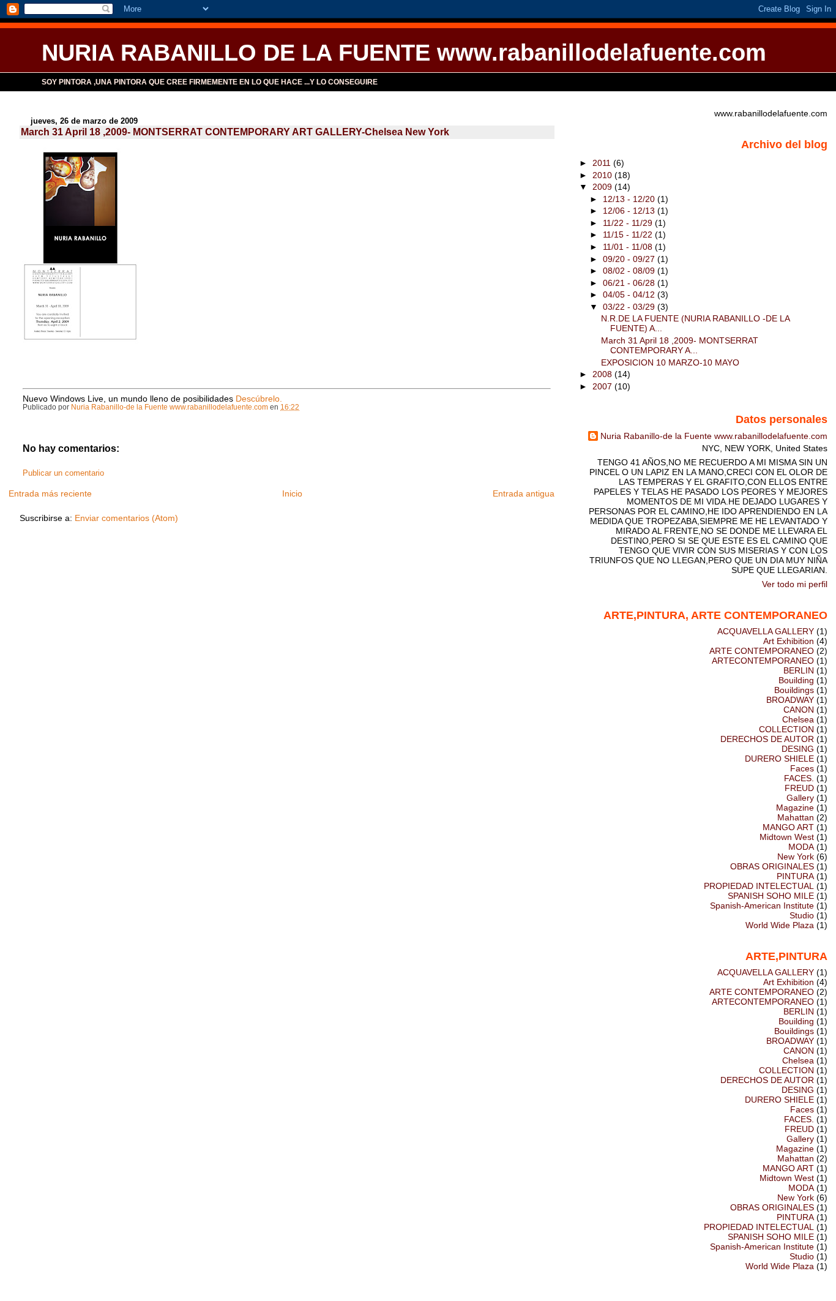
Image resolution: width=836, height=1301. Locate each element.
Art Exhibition (788, 641)
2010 (603, 175)
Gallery (800, 798)
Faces (802, 768)
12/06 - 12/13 (630, 211)
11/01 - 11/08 (629, 247)
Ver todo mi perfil (794, 584)
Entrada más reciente (50, 493)
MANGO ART (788, 827)
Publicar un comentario (63, 473)
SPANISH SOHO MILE (771, 896)
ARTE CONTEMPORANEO (761, 651)
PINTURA (795, 876)
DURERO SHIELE (779, 758)
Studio (801, 915)
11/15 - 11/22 (629, 234)
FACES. (799, 778)
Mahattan (795, 817)
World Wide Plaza (779, 925)
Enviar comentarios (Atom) (126, 518)
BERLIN (798, 670)
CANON (798, 709)
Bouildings (794, 690)
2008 (603, 374)
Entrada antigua (523, 493)
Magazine (795, 807)
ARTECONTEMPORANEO (763, 660)
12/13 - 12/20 (630, 199)
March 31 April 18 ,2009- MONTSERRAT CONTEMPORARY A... (679, 345)
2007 (603, 386)
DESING (798, 749)
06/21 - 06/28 (630, 283)
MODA (801, 847)
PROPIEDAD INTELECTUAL (759, 886)
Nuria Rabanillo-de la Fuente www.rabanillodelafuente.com (713, 436)
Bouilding (796, 680)
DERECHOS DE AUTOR (767, 739)
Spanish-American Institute (762, 905)
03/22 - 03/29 (630, 307)
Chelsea (798, 719)
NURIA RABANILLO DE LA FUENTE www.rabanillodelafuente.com (404, 52)
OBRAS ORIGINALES (772, 866)
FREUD (799, 788)
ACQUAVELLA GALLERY (765, 631)
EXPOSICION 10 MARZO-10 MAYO (670, 362)
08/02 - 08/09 (630, 271)
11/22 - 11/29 (629, 223)
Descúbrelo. (259, 398)
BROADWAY (790, 700)
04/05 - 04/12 (630, 294)
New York (795, 856)
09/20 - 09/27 (630, 259)
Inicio (292, 493)
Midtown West (786, 837)
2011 (602, 163)
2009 (603, 187)
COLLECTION (786, 729)
